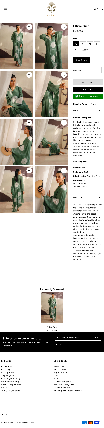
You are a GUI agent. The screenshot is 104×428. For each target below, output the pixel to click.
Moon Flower (60, 369)
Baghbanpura (60, 372)
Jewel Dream (60, 366)
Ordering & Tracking (10, 378)
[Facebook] (56, 345)
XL (76, 50)
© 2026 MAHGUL (9, 422)
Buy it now (88, 89)
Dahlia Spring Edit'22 (63, 381)
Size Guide (81, 60)
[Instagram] (61, 345)
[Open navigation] (11, 9)
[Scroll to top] (98, 421)
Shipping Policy (8, 375)
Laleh (56, 375)
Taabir (57, 378)
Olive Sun (52, 327)
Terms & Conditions (10, 390)
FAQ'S (4, 387)
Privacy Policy (7, 372)
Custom (85, 50)
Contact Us (6, 366)
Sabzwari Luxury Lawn (64, 384)
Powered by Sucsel (26, 422)
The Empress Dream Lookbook (68, 390)
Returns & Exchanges (11, 381)
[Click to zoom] (29, 27)
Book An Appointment (11, 384)
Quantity (77, 70)
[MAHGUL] (51, 8)
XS (76, 44)
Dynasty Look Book (63, 387)
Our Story (5, 369)
